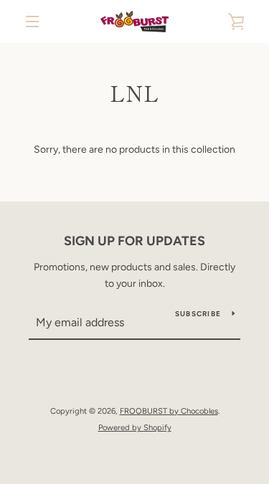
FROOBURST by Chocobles (169, 411)
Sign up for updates (134, 241)
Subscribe (198, 313)
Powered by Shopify (134, 427)
